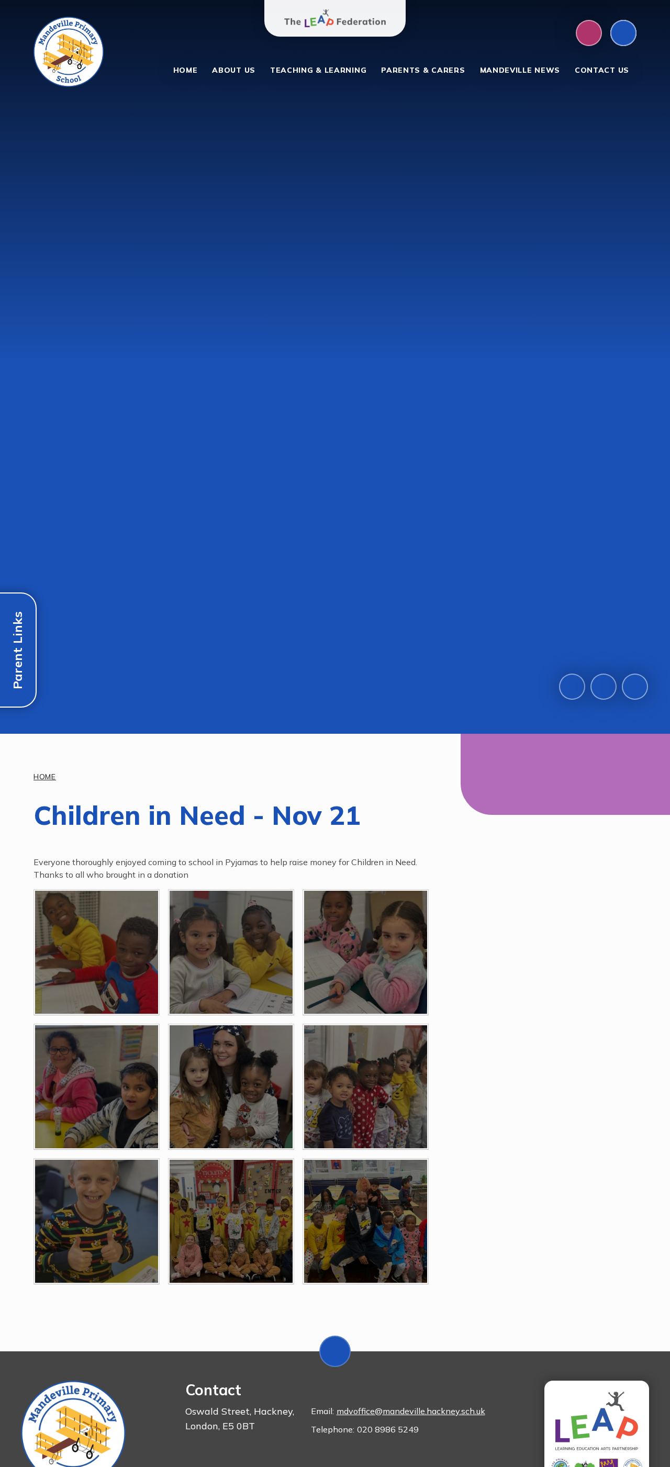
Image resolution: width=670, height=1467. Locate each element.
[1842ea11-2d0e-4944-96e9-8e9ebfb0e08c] (365, 1221)
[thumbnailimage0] (96, 1086)
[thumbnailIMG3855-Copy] (96, 952)
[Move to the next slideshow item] (603, 687)
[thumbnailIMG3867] (365, 1086)
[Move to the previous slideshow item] (572, 687)
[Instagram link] (589, 33)
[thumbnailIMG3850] (231, 1221)
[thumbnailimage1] (365, 952)
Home (45, 776)
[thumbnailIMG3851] (96, 1221)
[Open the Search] (623, 33)
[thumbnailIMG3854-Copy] (231, 952)
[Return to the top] (335, 1351)
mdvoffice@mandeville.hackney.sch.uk (411, 1411)
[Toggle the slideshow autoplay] (635, 687)
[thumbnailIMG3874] (231, 1086)
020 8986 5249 (388, 1429)
